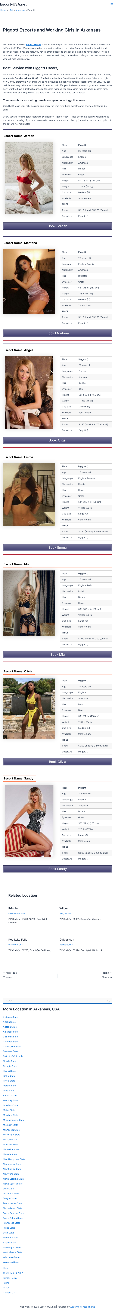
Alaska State (9, 1022)
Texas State (9, 1227)
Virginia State (9, 1242)
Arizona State (10, 1027)
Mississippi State (11, 1134)
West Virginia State (12, 1252)
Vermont (68, 913)
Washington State (12, 1247)
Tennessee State (11, 1223)
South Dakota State (13, 1218)
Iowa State (8, 1090)
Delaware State (10, 1051)
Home (3, 10)
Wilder (63, 908)
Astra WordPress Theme (82, 1306)
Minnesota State (11, 1130)
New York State (11, 1174)
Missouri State (10, 1139)
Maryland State (10, 1115)
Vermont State (10, 1237)
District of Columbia (13, 1056)
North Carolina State (13, 1178)
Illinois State (9, 1080)
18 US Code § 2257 (13, 1273)
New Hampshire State (14, 1159)
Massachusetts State (13, 1120)
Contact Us (9, 1292)
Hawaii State (9, 1071)
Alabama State (10, 1017)
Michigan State (10, 1125)
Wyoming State (11, 1262)
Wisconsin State (11, 1257)
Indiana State (9, 1085)
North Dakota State (12, 1183)
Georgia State (10, 1066)
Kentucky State (10, 1100)
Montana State (10, 1144)
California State (10, 1036)
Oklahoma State (11, 1193)
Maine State (9, 1110)
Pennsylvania (14, 913)
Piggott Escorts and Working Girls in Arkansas (52, 30)
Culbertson (66, 939)
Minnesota (13, 945)
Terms (6, 1283)
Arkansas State (10, 1031)
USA (11, 10)
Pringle (13, 908)
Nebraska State (11, 1149)
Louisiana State (10, 1105)
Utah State (8, 1232)
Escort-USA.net (13, 4)
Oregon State (9, 1198)
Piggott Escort (33, 44)
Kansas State (9, 1095)
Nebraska (63, 945)
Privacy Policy (10, 1278)
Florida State (9, 1061)
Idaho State (9, 1076)
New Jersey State (12, 1164)
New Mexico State (12, 1169)
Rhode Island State (12, 1208)
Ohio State (8, 1188)
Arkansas (20, 10)
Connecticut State (12, 1046)
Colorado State (10, 1041)
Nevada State (10, 1154)
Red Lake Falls (17, 939)
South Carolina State (13, 1213)
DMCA (6, 1287)
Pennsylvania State (12, 1203)
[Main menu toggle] (112, 4)
